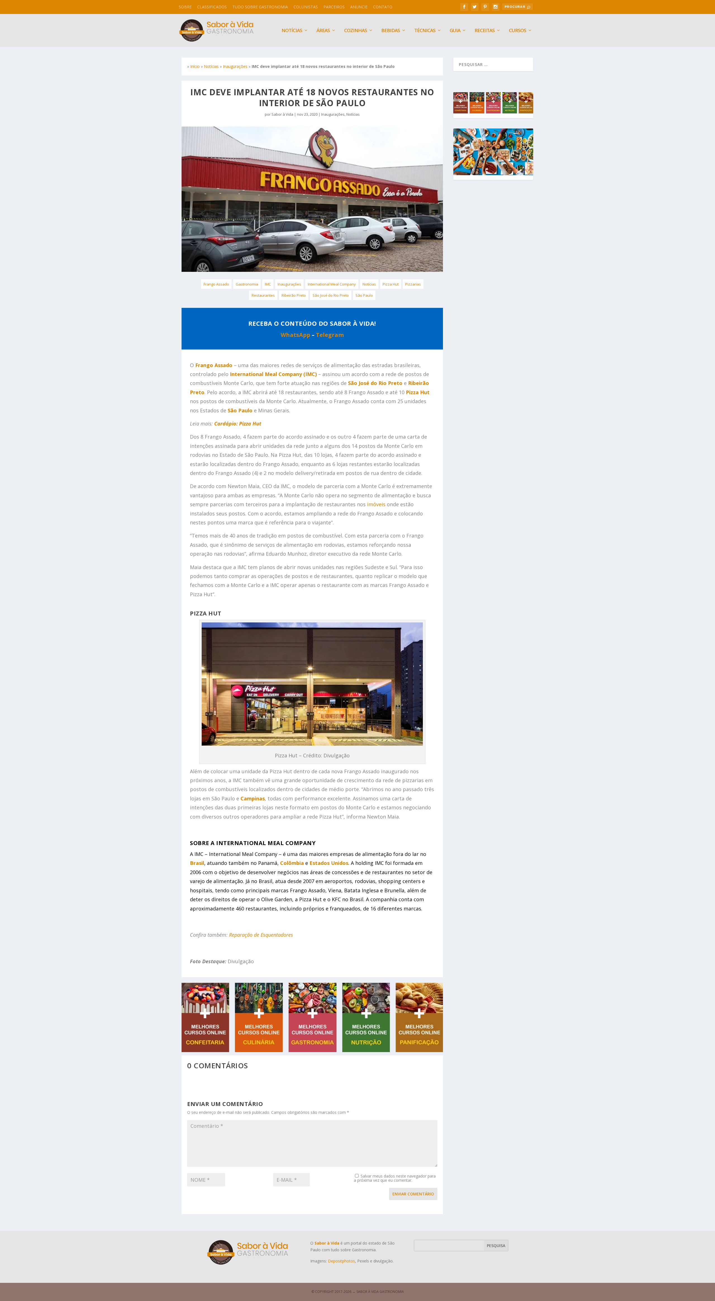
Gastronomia (247, 284)
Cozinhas (355, 31)
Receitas (485, 31)
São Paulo (364, 295)
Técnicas (424, 31)
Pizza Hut (391, 284)
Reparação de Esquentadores (261, 934)
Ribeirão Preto (294, 295)
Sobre (185, 6)
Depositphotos (341, 1261)
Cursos (517, 31)
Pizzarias (413, 284)
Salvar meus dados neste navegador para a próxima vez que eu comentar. (395, 1178)
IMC (268, 284)
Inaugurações (235, 66)
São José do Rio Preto (331, 295)
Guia (455, 31)
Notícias (211, 66)
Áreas (323, 31)
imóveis (376, 504)
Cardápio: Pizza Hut (237, 423)
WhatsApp (295, 335)
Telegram (330, 335)
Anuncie (359, 6)
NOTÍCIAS (292, 31)
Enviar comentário (413, 1194)
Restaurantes (263, 295)
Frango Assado (216, 284)
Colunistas (306, 6)
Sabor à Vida (282, 114)
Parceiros (334, 6)
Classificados (212, 6)
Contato (382, 6)
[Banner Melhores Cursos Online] (312, 1050)
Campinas (252, 798)
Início (195, 66)
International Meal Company (332, 284)
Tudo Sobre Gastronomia (260, 6)
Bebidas (390, 31)
